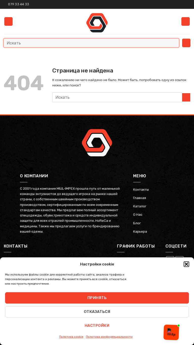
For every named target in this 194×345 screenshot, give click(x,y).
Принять (97, 297)
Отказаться (97, 311)
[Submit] (174, 43)
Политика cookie (71, 336)
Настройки (97, 325)
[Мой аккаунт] (185, 21)
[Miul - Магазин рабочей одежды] (97, 22)
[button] (186, 264)
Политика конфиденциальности (109, 336)
